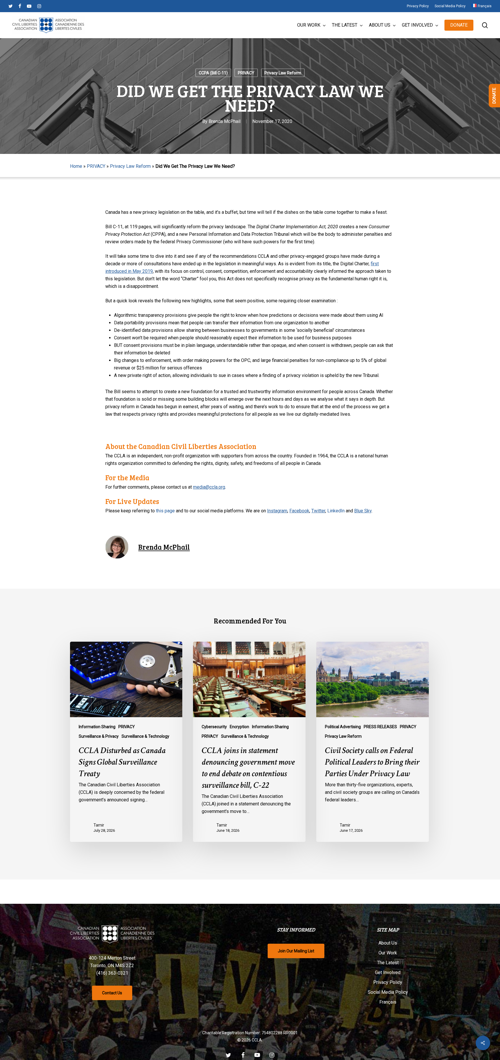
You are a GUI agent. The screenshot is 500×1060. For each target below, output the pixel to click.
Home (76, 166)
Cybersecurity (214, 726)
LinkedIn (336, 511)
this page (165, 511)
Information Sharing (97, 726)
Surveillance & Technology (145, 736)
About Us (387, 943)
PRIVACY (246, 73)
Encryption (239, 726)
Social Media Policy (388, 992)
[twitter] (10, 6)
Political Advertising (343, 726)
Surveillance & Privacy (99, 736)
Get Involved (387, 972)
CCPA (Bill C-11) (213, 73)
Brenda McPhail (224, 121)
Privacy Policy (387, 982)
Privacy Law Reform (282, 73)
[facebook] (20, 6)
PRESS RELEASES (380, 726)
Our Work (387, 953)
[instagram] (39, 6)
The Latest (388, 962)
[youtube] (29, 6)
